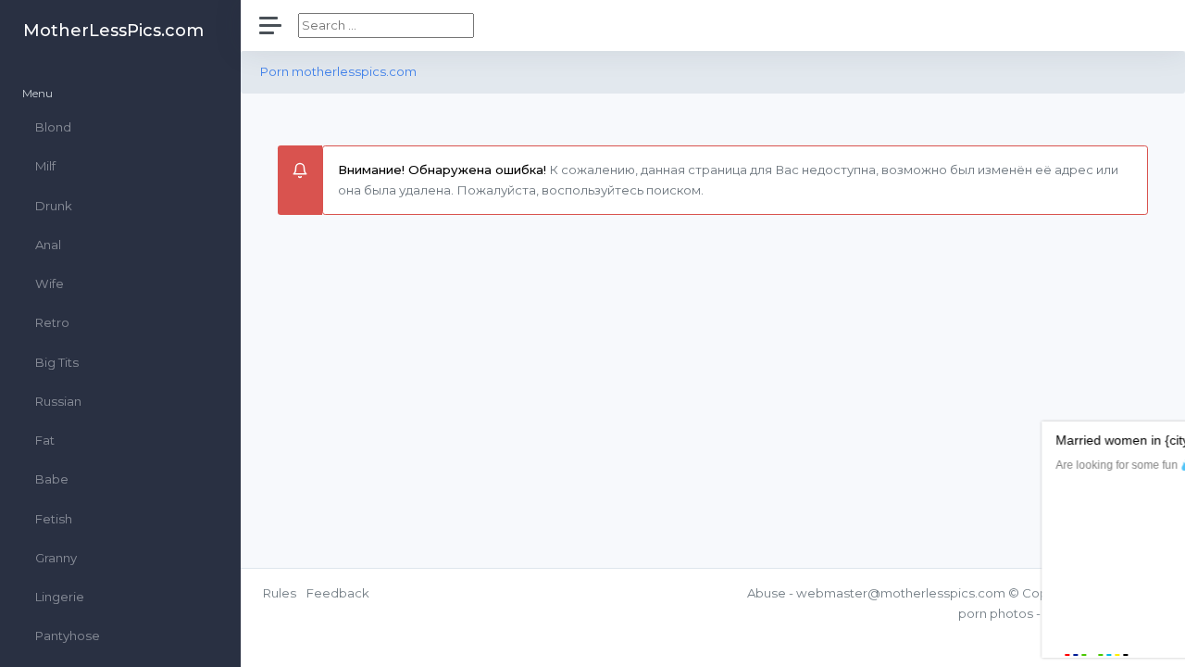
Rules (279, 592)
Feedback (337, 592)
